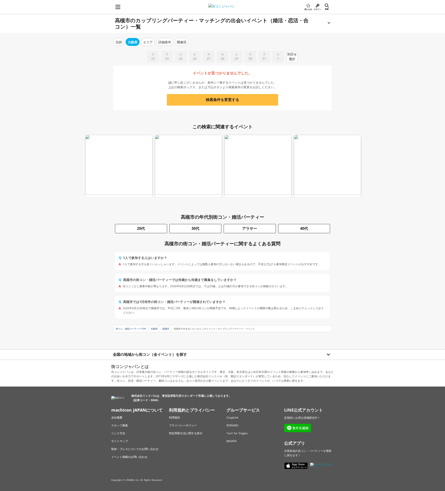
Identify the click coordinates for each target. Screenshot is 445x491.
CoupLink (232, 417)
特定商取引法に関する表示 (185, 433)
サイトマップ (119, 441)
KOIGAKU (232, 425)
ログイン (317, 9)
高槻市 (165, 328)
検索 (327, 9)
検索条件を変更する (222, 99)
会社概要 (116, 417)
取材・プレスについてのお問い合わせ (135, 449)
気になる (308, 9)
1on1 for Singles (237, 433)
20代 (141, 228)
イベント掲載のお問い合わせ (129, 457)
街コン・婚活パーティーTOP (131, 328)
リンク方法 (118, 433)
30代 (195, 228)
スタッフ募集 (119, 425)
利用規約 (174, 417)
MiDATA (231, 441)
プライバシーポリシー (183, 425)
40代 (304, 228)
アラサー (249, 228)
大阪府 (154, 328)
